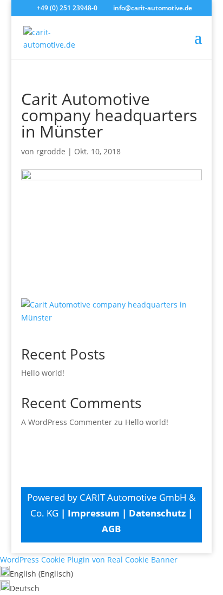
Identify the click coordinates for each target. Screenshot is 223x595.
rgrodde (50, 151)
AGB (111, 528)
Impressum (94, 513)
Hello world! (42, 373)
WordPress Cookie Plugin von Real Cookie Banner (89, 559)
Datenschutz (157, 513)
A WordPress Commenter (66, 422)
